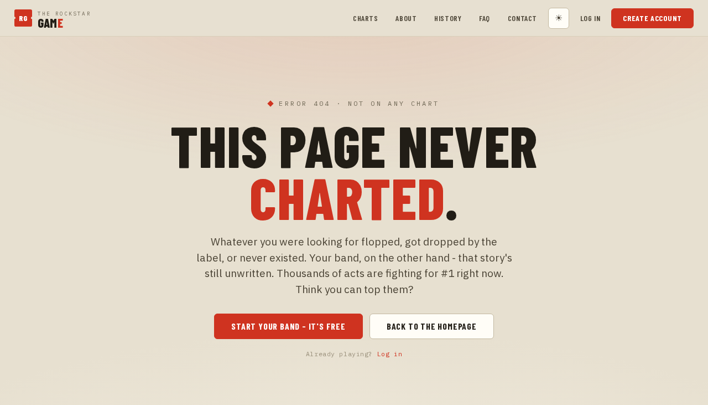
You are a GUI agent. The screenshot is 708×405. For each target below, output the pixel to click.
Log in (590, 18)
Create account (652, 18)
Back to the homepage (432, 326)
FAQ (484, 18)
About (406, 18)
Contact (522, 18)
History (447, 18)
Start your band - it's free (288, 326)
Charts (365, 18)
